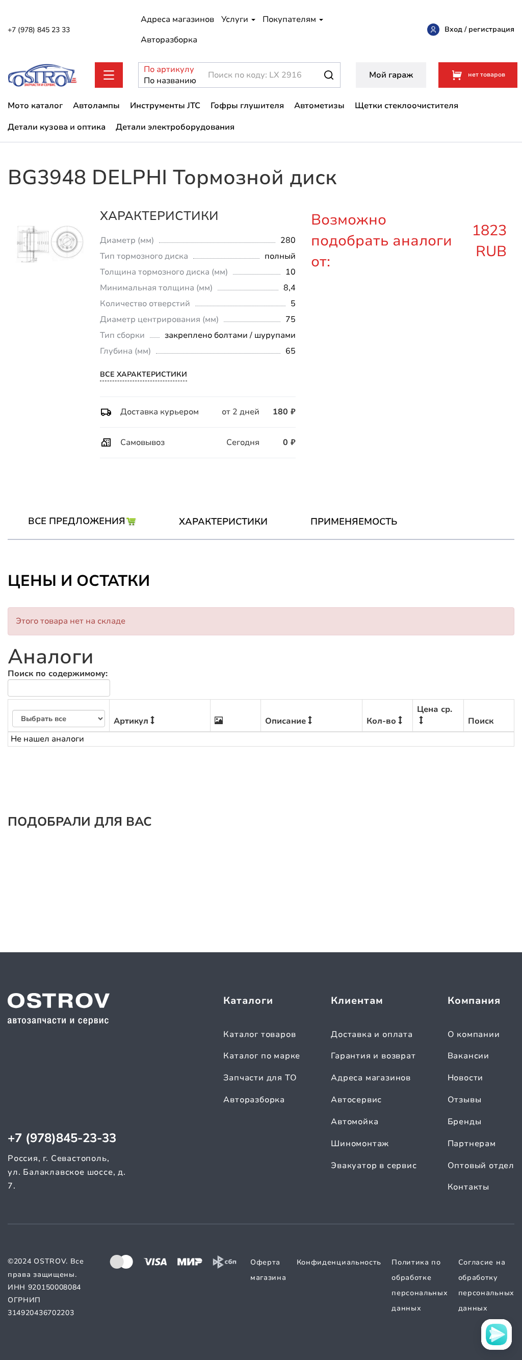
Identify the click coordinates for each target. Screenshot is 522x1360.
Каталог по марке (261, 1055)
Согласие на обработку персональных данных (486, 1285)
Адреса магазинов (177, 19)
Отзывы (465, 1099)
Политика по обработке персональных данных (420, 1285)
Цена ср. (434, 709)
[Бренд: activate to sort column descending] (59, 716)
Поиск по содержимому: (58, 673)
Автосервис (356, 1099)
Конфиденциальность (339, 1262)
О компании (474, 1034)
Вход (453, 29)
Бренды (465, 1121)
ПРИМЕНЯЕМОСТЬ (353, 521)
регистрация (491, 29)
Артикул (131, 721)
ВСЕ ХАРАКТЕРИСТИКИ (143, 374)
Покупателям (290, 19)
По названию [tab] (164, 80)
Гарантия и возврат (373, 1055)
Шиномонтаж (360, 1143)
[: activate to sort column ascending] (236, 716)
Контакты (468, 1187)
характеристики (223, 521)
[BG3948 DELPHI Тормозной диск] (50, 244)
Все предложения (76, 521)
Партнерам (472, 1143)
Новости (466, 1077)
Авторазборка (169, 39)
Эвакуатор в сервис (373, 1165)
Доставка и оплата (372, 1034)
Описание (285, 721)
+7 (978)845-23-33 (62, 1138)
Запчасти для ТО (260, 1077)
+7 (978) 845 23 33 (39, 30)
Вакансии (468, 1055)
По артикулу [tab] (164, 69)
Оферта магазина (268, 1269)
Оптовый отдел (481, 1165)
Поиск (480, 721)
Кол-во (381, 721)
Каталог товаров (259, 1034)
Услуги (235, 19)
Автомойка (354, 1121)
